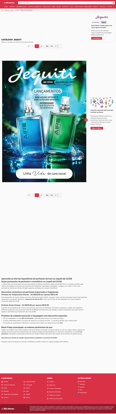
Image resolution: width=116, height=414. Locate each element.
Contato (51, 381)
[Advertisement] (44, 24)
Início (6, 6)
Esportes (65, 6)
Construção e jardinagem (83, 6)
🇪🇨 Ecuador (81, 387)
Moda (53, 6)
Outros (109, 6)
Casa (71, 6)
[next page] (56, 46)
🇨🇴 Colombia (81, 384)
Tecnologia (46, 6)
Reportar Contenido (55, 392)
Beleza (59, 6)
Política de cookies (54, 395)
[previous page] (33, 46)
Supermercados (21, 6)
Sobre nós (52, 385)
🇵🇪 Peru (80, 390)
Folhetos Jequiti (9, 10)
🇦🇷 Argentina (81, 381)
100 (47, 46)
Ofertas (12, 6)
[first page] (29, 46)
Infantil (95, 6)
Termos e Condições (55, 388)
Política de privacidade (56, 398)
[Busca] (113, 2)
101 (52, 46)
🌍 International (82, 392)
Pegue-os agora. (97, 128)
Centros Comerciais (34, 6)
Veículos (103, 6)
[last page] (60, 46)
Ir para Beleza (97, 38)
